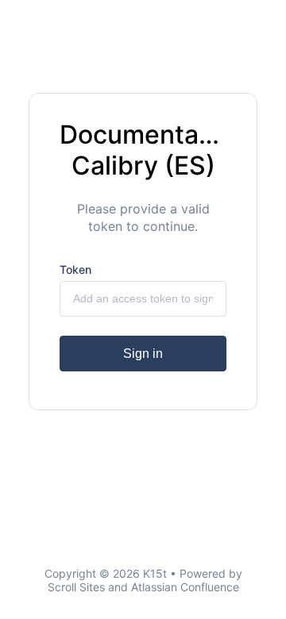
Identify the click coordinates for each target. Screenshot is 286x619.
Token (75, 269)
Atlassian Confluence (185, 587)
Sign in (143, 353)
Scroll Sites (76, 587)
